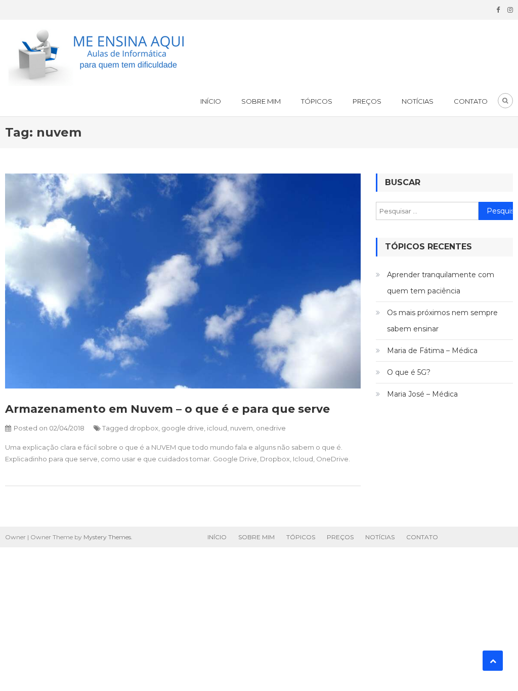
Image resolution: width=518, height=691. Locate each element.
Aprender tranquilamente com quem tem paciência (440, 282)
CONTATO (471, 101)
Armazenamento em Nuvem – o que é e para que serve (167, 409)
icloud (217, 428)
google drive (182, 428)
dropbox (144, 428)
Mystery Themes (107, 537)
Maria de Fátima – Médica (432, 350)
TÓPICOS (316, 101)
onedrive (271, 428)
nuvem (241, 428)
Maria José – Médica (422, 394)
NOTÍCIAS (418, 101)
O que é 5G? (408, 372)
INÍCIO (210, 101)
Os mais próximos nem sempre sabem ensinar (442, 320)
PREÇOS (367, 101)
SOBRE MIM (261, 101)
